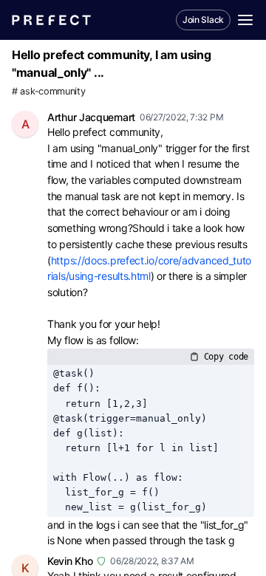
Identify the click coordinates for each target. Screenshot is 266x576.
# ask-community (49, 91)
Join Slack (203, 19)
